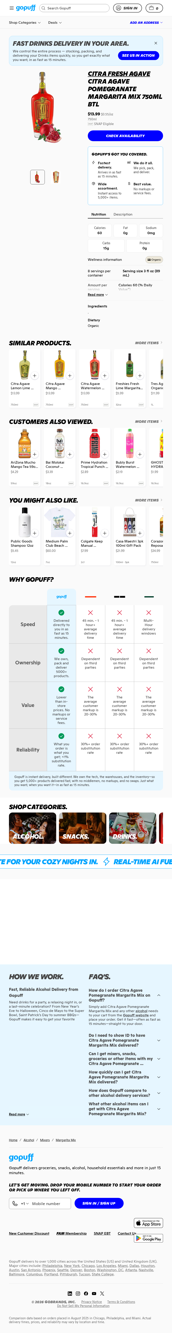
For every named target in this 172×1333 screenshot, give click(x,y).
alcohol (141, 1011)
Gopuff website (136, 1015)
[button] (154, 8)
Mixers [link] (45, 1140)
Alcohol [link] (29, 1140)
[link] (26, 8)
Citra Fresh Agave (119, 74)
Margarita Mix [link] (66, 1140)
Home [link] (13, 1140)
